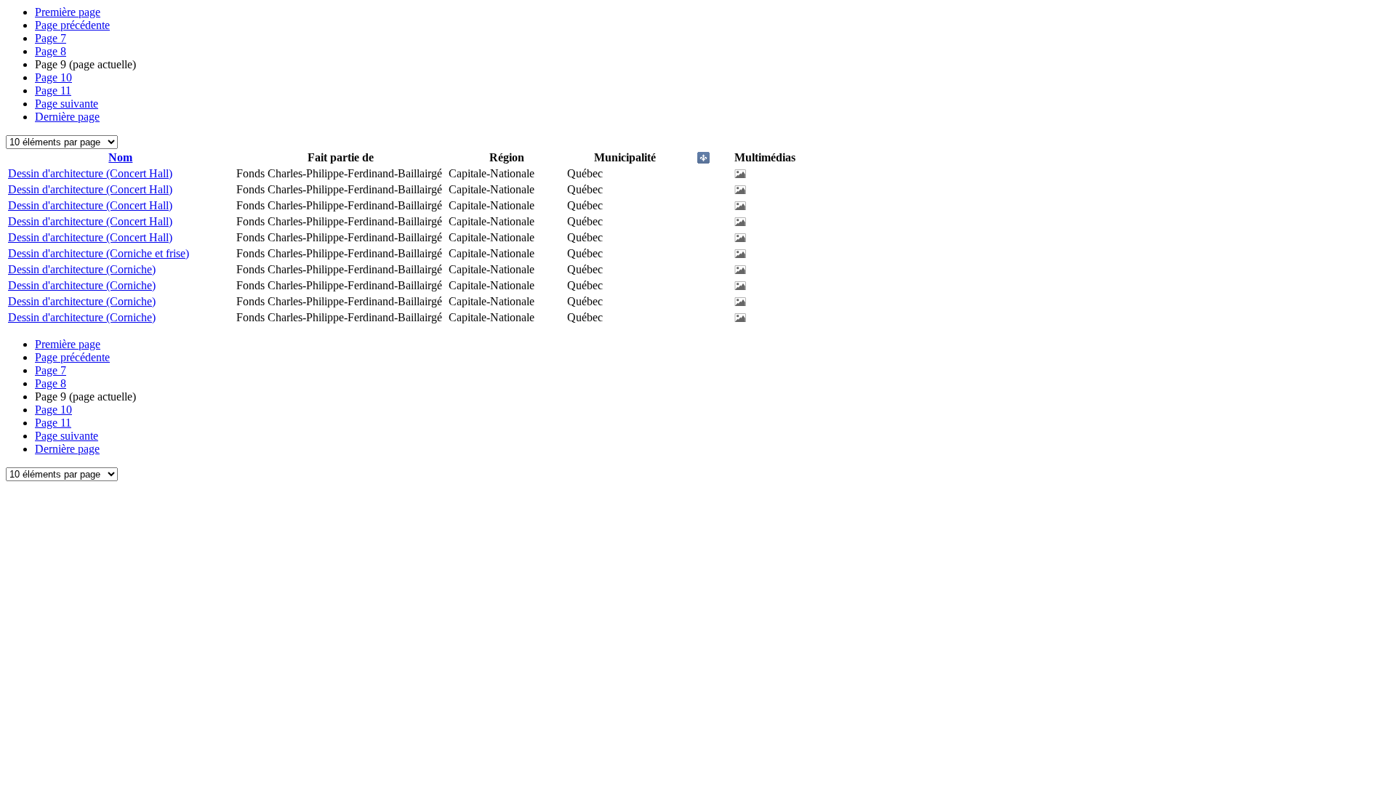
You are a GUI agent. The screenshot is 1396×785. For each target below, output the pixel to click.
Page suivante (66, 103)
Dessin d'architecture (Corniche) (82, 269)
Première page (67, 12)
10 (53, 77)
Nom (120, 157)
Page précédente (72, 25)
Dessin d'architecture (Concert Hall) (90, 173)
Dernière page (67, 116)
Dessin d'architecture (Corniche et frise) (98, 253)
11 (53, 90)
